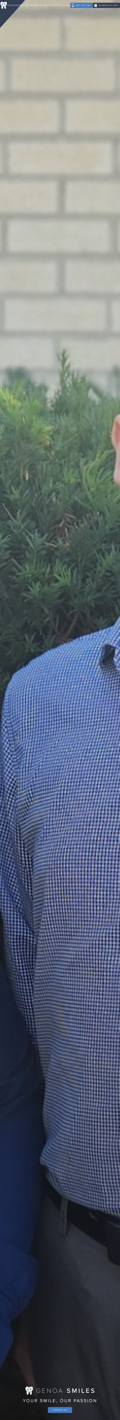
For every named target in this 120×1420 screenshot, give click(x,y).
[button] (15, 5)
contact (54, 5)
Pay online (64, 5)
